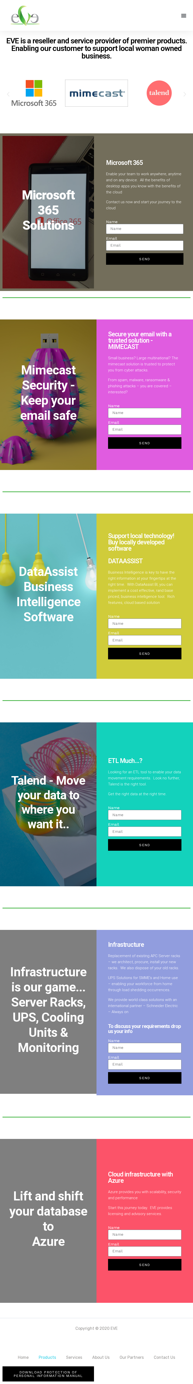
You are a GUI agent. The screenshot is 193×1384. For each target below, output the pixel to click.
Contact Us (164, 1357)
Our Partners (132, 1357)
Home (23, 1357)
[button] (184, 15)
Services (74, 1357)
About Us (101, 1357)
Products (47, 1357)
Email (111, 239)
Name (112, 222)
